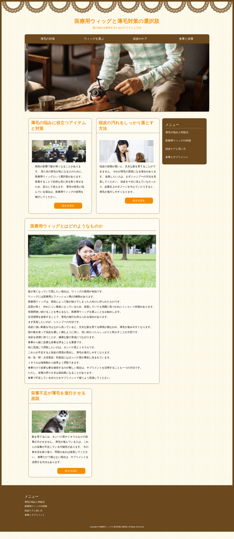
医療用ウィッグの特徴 (178, 140)
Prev (29, 77)
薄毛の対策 (48, 38)
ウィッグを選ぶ (94, 38)
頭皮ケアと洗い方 (175, 148)
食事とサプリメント (176, 157)
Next (205, 77)
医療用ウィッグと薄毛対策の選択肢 (117, 21)
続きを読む (68, 205)
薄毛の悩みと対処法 (176, 132)
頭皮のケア (140, 38)
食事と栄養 (186, 38)
